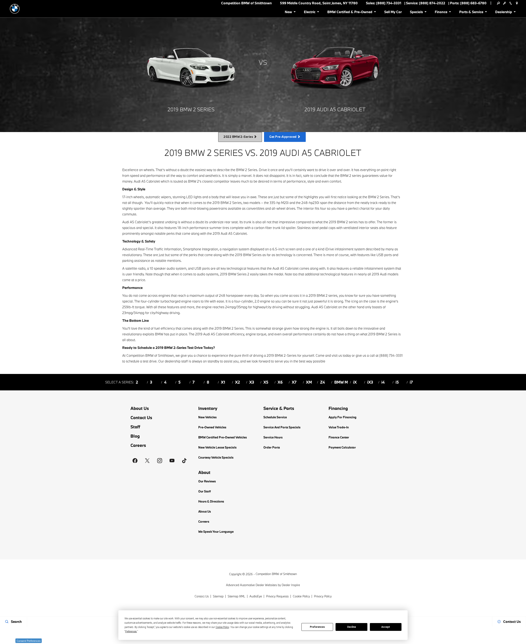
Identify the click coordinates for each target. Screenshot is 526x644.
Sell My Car (393, 12)
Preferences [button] (131, 631)
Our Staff (204, 491)
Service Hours (273, 437)
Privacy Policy (323, 596)
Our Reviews (207, 481)
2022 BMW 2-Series (239, 137)
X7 (294, 382)
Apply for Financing (342, 417)
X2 (237, 382)
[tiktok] (184, 460)
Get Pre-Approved (283, 137)
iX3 (370, 382)
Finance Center (339, 437)
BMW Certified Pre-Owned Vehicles (222, 437)
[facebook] (135, 460)
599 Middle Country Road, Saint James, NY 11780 (319, 3)
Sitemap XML (236, 596)
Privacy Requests (277, 596)
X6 (280, 382)
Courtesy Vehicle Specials (215, 457)
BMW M (341, 382)
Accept (385, 627)
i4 (383, 382)
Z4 (322, 382)
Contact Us (141, 417)
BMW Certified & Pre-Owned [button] (349, 13)
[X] (147, 460)
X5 (265, 382)
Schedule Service (275, 417)
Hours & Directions (211, 501)
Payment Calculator (342, 447)
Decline (351, 627)
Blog (135, 436)
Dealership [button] (503, 13)
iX (355, 382)
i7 (411, 382)
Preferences (317, 627)
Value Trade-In (339, 427)
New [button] (289, 13)
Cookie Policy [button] (222, 627)
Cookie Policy (301, 596)
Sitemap (218, 596)
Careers (138, 445)
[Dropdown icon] (498, 3)
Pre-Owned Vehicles (212, 427)
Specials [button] (416, 13)
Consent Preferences (28, 640)
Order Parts (271, 447)
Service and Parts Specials (281, 427)
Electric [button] (309, 13)
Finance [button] (441, 13)
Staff (135, 426)
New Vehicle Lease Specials (217, 447)
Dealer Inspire (291, 585)
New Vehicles (207, 417)
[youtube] (171, 460)
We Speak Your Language (216, 532)
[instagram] (159, 460)
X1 (223, 382)
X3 (251, 382)
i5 (397, 382)
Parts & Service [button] (471, 13)
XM (309, 382)
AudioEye (255, 596)
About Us (139, 408)
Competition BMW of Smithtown (276, 574)
